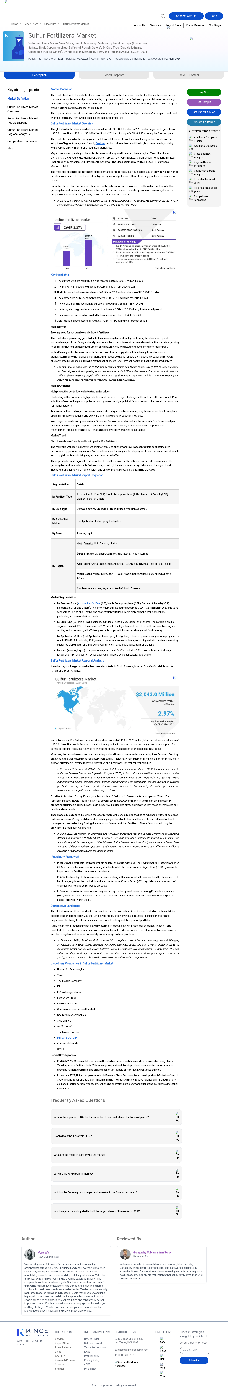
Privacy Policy (92, 1360)
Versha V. (105, 58)
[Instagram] (163, 1349)
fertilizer (100, 143)
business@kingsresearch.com (130, 1349)
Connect (59, 1364)
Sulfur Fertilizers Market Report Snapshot (22, 120)
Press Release (195, 25)
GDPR (87, 1364)
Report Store (173, 25)
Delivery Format (93, 1343)
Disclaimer (90, 1368)
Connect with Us (186, 16)
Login (214, 16)
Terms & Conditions (95, 1347)
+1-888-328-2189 (124, 1355)
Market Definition (18, 98)
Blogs (58, 1351)
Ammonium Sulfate (89, 603)
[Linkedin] (162, 1357)
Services (155, 25)
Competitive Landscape (22, 141)
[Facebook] (162, 1340)
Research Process (65, 1360)
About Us (140, 25)
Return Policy (91, 1356)
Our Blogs (215, 25)
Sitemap (60, 1368)
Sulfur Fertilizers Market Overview (22, 109)
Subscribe (194, 1360)
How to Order (91, 1338)
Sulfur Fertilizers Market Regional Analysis (22, 132)
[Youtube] (162, 1374)
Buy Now (204, 92)
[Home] (20, 15)
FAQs (87, 1351)
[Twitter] (162, 1366)
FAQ (10, 148)
